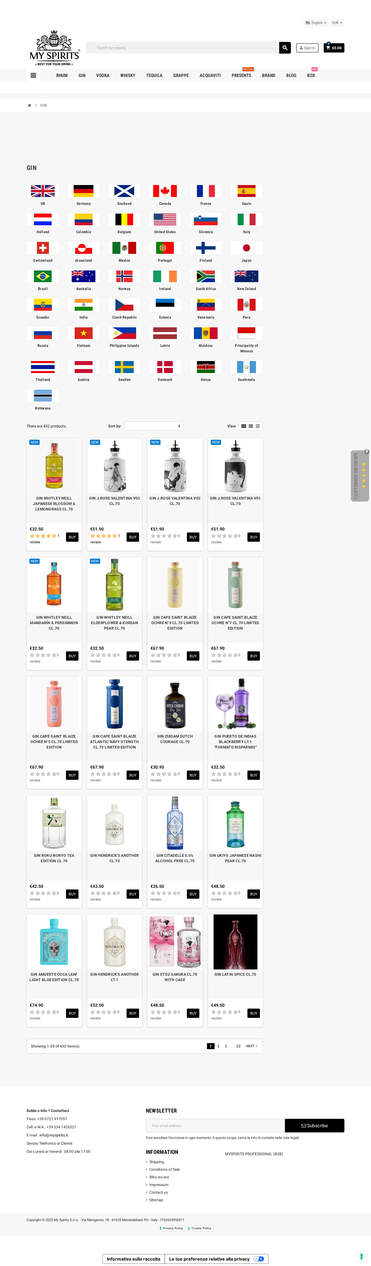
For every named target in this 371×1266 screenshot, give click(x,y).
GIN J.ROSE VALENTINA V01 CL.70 (235, 501)
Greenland (83, 260)
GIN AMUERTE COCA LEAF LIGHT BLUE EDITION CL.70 (54, 977)
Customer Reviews (356, 476)
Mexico (124, 260)
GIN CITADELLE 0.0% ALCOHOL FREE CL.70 (175, 858)
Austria (83, 379)
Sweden (124, 379)
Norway (124, 289)
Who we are (159, 1177)
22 (238, 1046)
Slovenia (206, 232)
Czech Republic (124, 317)
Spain (246, 203)
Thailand (43, 379)
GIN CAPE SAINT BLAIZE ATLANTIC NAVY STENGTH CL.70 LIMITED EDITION (114, 741)
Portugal (165, 260)
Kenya (206, 379)
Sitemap (156, 1200)
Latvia (165, 345)
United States (165, 232)
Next (252, 1046)
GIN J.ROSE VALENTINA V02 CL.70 (174, 501)
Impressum (158, 1184)
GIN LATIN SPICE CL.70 (235, 974)
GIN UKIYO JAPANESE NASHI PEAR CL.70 (235, 858)
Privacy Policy (173, 1228)
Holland (43, 232)
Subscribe (317, 1125)
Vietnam (83, 345)
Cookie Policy (201, 1228)
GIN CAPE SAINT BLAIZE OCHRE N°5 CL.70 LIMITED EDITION (54, 741)
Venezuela (206, 317)
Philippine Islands (124, 345)
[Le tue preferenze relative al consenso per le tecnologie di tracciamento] (361, 1256)
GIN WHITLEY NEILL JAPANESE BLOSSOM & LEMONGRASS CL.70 (54, 503)
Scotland (124, 203)
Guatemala (246, 379)
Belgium (124, 232)
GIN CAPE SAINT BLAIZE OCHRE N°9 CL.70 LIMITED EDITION (175, 622)
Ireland (165, 289)
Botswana (43, 408)
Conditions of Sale (164, 1169)
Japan (246, 260)
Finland (206, 260)
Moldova (206, 345)
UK (43, 203)
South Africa (206, 289)
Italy (246, 232)
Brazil (43, 289)
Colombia (83, 232)
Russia (42, 345)
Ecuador (42, 317)
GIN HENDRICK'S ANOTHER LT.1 (114, 977)
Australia (83, 289)
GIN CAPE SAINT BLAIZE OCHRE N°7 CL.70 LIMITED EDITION (235, 622)
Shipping (156, 1162)
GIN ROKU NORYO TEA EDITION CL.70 (54, 858)
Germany (84, 203)
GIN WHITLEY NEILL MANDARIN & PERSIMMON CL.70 (54, 622)
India (84, 317)
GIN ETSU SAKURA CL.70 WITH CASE (175, 977)
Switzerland (42, 260)
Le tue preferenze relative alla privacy (209, 1259)
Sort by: (114, 426)
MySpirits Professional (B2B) (254, 1154)
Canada (165, 203)
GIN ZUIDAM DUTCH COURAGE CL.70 (175, 739)
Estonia (165, 317)
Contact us (158, 1192)
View (231, 426)
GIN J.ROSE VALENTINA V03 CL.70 (114, 501)
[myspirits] (54, 47)
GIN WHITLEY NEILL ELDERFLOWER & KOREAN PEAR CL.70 (114, 622)
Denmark (165, 379)
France (206, 203)
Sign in (307, 47)
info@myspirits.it (53, 1135)
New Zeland (246, 289)
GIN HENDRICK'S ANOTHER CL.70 (114, 858)
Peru (246, 317)
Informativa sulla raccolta (133, 1259)
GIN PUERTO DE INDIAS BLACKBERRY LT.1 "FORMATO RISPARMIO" (235, 741)
